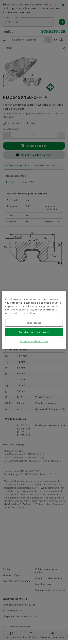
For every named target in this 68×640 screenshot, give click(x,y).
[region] (34, 320)
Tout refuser (34, 322)
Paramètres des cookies (34, 341)
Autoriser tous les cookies (34, 332)
